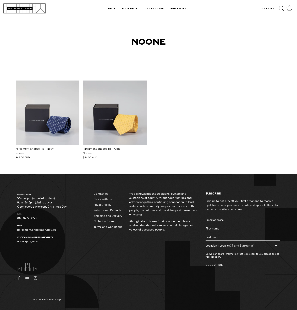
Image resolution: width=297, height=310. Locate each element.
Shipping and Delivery (108, 215)
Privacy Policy (102, 204)
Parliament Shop (51, 299)
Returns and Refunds (107, 210)
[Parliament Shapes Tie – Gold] (115, 113)
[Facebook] (19, 277)
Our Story (178, 8)
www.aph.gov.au (28, 241)
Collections (154, 8)
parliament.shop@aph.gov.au (36, 229)
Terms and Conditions (108, 226)
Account (267, 8)
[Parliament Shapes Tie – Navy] (47, 113)
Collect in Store (104, 221)
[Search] (281, 8)
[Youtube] (27, 277)
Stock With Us (103, 199)
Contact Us (101, 193)
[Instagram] (35, 277)
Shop (111, 8)
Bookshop (129, 8)
